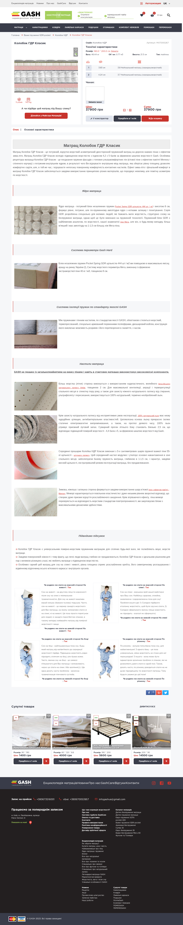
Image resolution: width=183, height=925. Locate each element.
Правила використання (92, 823)
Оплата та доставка (91, 817)
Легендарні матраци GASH (93, 874)
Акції (84, 893)
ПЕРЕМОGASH (165, 27)
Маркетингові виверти (92, 877)
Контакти (83, 3)
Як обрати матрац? (90, 843)
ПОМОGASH (149, 27)
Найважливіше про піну (92, 849)
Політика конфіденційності (94, 825)
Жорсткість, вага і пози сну (94, 879)
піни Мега (124, 222)
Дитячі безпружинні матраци (128, 812)
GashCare (61, 3)
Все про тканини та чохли (93, 861)
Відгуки (72, 3)
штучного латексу (81, 455)
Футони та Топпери (124, 835)
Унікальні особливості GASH (94, 882)
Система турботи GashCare (94, 815)
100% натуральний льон (148, 416)
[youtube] (169, 783)
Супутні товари (22, 706)
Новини (40, 3)
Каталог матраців (124, 810)
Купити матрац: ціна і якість (94, 846)
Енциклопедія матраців (22, 3)
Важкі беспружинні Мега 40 (128, 833)
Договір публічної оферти (94, 830)
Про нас (50, 3)
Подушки (93, 27)
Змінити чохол (95, 102)
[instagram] (154, 783)
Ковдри (56, 27)
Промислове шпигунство (93, 895)
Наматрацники (40, 27)
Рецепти (85, 890)
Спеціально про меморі (92, 864)
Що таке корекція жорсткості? (96, 810)
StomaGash (108, 27)
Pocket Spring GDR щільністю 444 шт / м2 (134, 206)
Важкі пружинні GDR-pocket (128, 823)
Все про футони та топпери (94, 867)
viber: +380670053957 (75, 799)
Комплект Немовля (129, 27)
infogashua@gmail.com (112, 799)
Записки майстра (89, 898)
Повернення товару (91, 828)
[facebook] (161, 783)
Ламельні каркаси (74, 27)
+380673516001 (85, 12)
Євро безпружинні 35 (125, 830)
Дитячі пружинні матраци (127, 815)
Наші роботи (87, 900)
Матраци (18, 27)
